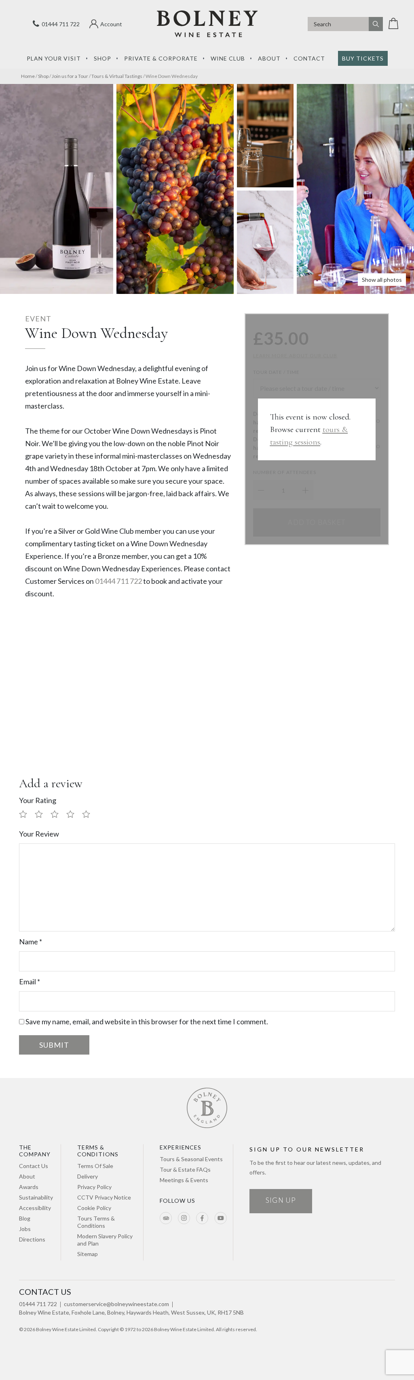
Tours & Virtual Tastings (116, 76)
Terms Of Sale (95, 1165)
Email (29, 981)
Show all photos (382, 279)
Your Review (39, 833)
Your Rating (37, 800)
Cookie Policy (94, 1207)
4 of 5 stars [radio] (73, 815)
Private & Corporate (161, 58)
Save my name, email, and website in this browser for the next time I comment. (146, 1021)
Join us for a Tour (70, 76)
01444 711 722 (59, 24)
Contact (309, 58)
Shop (102, 58)
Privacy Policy (94, 1186)
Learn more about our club (295, 355)
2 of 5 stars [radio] (42, 815)
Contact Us (33, 1165)
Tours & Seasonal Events (191, 1159)
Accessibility (35, 1207)
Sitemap (87, 1253)
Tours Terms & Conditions (96, 1222)
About (269, 58)
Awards (28, 1186)
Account (111, 24)
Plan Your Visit (54, 58)
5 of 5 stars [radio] (89, 815)
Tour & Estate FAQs (185, 1169)
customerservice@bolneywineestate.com (116, 1303)
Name (30, 941)
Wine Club (228, 58)
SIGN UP (281, 1200)
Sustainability (36, 1197)
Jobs (25, 1228)
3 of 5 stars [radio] (58, 815)
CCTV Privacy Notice (104, 1197)
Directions (32, 1239)
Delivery (87, 1176)
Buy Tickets (363, 58)
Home (28, 76)
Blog (24, 1218)
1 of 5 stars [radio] (26, 815)
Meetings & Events (184, 1180)
